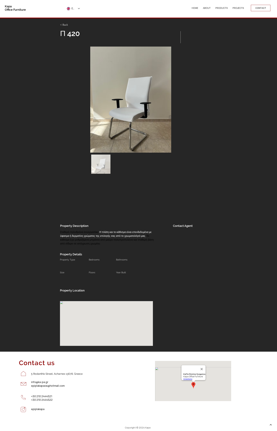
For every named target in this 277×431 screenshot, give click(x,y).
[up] (271, 425)
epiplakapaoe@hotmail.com (48, 385)
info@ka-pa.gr (39, 382)
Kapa (8, 6)
